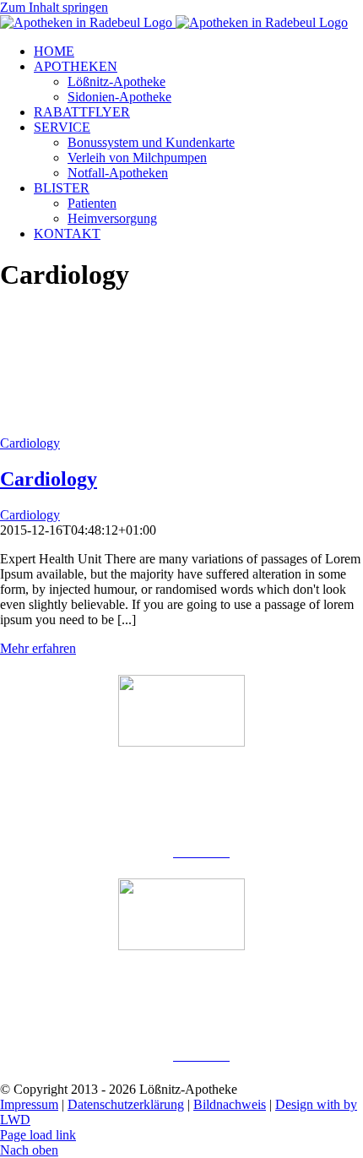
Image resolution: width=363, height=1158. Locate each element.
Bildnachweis (229, 1104)
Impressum (29, 1104)
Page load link (38, 1135)
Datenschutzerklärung (126, 1104)
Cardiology (30, 443)
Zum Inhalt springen (54, 7)
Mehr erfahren (38, 648)
